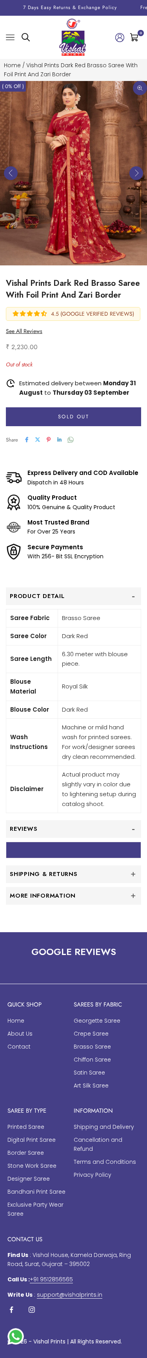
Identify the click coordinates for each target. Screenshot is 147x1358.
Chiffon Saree (92, 1060)
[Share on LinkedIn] (59, 439)
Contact (19, 1047)
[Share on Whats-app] (70, 440)
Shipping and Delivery (104, 1127)
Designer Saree (28, 1179)
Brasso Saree (92, 1047)
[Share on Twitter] (37, 439)
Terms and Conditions (105, 1162)
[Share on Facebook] (27, 439)
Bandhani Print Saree (36, 1192)
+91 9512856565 (51, 1279)
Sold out (73, 416)
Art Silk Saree (91, 1085)
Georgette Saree (97, 1021)
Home (12, 65)
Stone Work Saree (31, 1166)
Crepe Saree (91, 1034)
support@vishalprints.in (69, 1295)
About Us (20, 1034)
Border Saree (25, 1153)
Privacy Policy (92, 1175)
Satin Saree (89, 1072)
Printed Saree (25, 1127)
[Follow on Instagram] (32, 1310)
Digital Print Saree (31, 1140)
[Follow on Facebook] (11, 1310)
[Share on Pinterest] (48, 439)
